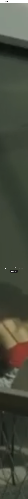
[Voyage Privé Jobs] (5, 1)
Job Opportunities (14, 271)
